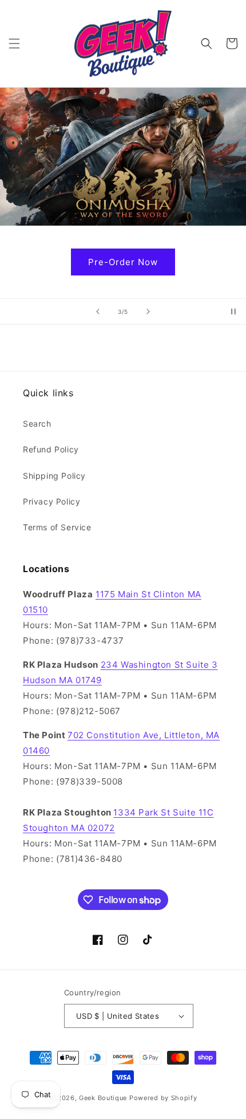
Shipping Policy (54, 475)
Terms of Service (57, 527)
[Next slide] (148, 311)
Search (37, 423)
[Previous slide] (97, 311)
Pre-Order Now (123, 262)
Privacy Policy (51, 501)
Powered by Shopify (163, 1098)
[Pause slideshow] (233, 311)
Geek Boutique (103, 1098)
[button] (14, 43)
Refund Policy (51, 449)
